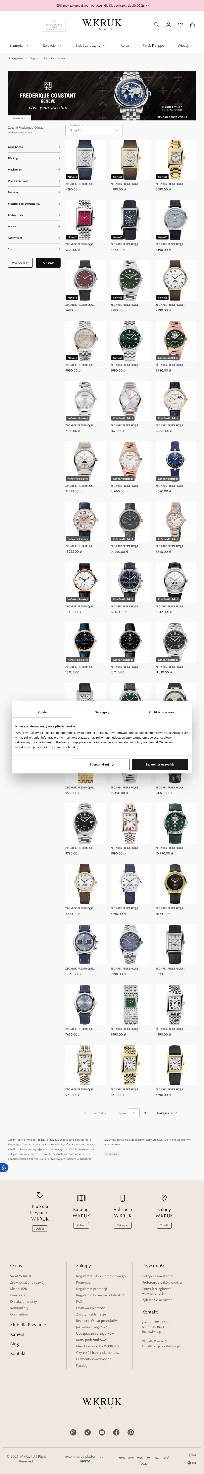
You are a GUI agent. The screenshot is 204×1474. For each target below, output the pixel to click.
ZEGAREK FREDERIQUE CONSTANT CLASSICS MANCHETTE (79, 788)
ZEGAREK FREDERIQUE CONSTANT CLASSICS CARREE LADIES (174, 184)
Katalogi (82, 1365)
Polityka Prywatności (157, 1276)
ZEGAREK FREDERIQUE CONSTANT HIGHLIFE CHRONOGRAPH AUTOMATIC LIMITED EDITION (129, 788)
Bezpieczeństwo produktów (97, 1320)
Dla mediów (19, 1314)
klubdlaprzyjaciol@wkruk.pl (161, 1346)
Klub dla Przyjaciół (28, 1324)
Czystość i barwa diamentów (97, 1352)
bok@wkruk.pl (152, 1332)
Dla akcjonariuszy (23, 1301)
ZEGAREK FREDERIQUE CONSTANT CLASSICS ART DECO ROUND (172, 486)
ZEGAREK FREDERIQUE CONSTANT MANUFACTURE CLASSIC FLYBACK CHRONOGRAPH (128, 607)
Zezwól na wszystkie (160, 764)
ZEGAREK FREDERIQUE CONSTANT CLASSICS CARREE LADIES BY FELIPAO (84, 244)
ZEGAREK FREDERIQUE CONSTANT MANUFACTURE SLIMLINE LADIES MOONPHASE (175, 426)
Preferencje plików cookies (162, 1282)
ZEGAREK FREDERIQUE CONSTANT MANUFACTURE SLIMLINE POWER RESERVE (82, 607)
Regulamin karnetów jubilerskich (100, 1295)
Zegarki (33, 58)
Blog (14, 1344)
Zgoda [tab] (42, 712)
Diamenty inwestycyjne (93, 1359)
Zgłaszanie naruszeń (157, 1300)
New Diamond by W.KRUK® (98, 1346)
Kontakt (18, 1353)
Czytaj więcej (112, 1154)
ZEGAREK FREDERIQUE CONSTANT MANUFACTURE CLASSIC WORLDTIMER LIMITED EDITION (175, 788)
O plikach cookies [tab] (161, 712)
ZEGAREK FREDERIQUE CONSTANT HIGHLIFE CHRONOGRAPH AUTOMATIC (174, 667)
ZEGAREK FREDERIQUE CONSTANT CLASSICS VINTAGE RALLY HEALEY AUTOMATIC (85, 1029)
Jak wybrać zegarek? (91, 1327)
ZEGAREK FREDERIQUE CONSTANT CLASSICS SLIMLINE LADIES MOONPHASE (130, 546)
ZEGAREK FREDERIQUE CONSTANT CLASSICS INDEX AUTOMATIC (128, 365)
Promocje (83, 1282)
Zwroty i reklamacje (91, 1314)
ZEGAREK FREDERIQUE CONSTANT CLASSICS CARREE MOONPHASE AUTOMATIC (129, 244)
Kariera (17, 1334)
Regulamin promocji (91, 1289)
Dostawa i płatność (90, 1308)
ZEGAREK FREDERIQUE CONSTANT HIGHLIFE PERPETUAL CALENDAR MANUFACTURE (79, 486)
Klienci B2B (18, 1289)
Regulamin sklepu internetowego (101, 1276)
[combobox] (94, 130)
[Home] (102, 24)
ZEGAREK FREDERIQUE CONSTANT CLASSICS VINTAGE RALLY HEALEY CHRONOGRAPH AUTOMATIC (85, 969)
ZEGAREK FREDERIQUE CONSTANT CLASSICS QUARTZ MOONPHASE (175, 305)
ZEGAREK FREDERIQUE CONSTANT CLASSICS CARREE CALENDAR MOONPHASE (84, 184)
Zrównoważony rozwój (27, 1282)
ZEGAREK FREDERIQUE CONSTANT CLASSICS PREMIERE (85, 365)
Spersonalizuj (99, 764)
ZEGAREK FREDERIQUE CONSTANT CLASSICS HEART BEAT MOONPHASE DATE (174, 848)
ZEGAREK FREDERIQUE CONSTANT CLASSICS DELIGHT (175, 546)
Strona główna (15, 58)
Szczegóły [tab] (102, 712)
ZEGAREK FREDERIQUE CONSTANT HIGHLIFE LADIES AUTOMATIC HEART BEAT (174, 365)
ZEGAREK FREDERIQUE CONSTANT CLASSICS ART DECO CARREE (127, 848)
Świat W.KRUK (21, 1276)
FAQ (79, 1301)
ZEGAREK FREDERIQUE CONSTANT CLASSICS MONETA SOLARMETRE (175, 244)
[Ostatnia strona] (177, 1113)
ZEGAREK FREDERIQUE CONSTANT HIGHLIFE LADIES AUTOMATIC (129, 486)
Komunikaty (19, 1308)
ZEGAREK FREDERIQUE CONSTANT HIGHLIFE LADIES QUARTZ (83, 426)
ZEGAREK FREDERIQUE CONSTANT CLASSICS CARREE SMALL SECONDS (174, 1029)
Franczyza (18, 1295)
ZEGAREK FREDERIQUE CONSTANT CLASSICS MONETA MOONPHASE (175, 908)
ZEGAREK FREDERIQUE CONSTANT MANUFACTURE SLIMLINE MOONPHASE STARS (84, 667)
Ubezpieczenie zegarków (95, 1333)
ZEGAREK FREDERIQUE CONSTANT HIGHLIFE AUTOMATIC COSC (124, 305)
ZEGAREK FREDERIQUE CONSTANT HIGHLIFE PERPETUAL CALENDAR (170, 607)
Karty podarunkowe (91, 1340)
